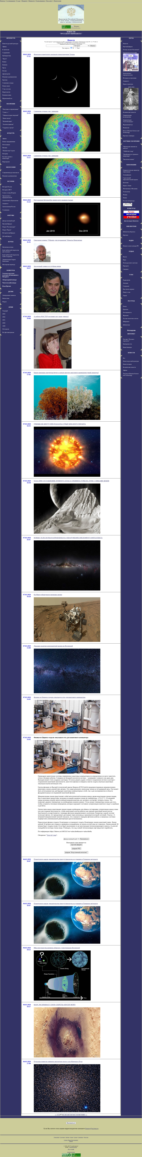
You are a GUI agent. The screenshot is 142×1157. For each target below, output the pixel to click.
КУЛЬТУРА (10, 133)
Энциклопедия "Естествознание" (128, 120)
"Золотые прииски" (8, 124)
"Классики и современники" (10, 109)
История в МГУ (7, 190)
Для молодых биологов (131, 221)
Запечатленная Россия (8, 206)
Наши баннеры (127, 347)
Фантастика (5, 298)
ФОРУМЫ (10, 215)
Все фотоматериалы (8, 332)
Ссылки (75, 1137)
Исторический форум (8, 233)
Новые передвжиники (8, 141)
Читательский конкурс (9, 283)
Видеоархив (6, 161)
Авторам (125, 283)
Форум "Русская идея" (8, 227)
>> (86, 1115)
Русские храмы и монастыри (7, 157)
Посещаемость (127, 312)
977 (75, 1115)
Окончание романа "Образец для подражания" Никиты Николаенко (58, 240)
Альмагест (5, 203)
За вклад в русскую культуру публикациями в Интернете (10, 275)
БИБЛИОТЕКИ (131, 226)
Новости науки (127, 364)
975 (69, 1115)
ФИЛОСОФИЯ (10, 167)
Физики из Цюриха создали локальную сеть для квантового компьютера (59, 697)
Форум (4, 301)
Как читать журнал (128, 289)
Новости (31, 1)
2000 (3, 323)
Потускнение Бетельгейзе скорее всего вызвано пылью (53, 200)
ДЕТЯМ (10, 291)
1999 (3, 326)
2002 (3, 317)
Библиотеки (126, 325)
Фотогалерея (6, 144)
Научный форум (7, 224)
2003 (3, 314)
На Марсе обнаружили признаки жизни (48, 595)
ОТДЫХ (131, 251)
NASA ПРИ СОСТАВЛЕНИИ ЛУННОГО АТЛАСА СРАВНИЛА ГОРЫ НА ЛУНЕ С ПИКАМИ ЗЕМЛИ (71, 481)
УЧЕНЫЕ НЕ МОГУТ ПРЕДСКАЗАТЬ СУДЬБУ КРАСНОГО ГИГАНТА (60, 424)
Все (124, 358)
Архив (71, 1137)
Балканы (4, 65)
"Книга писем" (6, 118)
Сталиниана (5, 210)
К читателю (5, 49)
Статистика (80, 1137)
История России (7, 187)
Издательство (6, 92)
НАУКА (131, 38)
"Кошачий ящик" (7, 121)
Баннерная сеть (127, 344)
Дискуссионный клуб (8, 221)
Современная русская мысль (10, 172)
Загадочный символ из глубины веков (47, 266)
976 (72, 1115)
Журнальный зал (7, 98)
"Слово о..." (5, 112)
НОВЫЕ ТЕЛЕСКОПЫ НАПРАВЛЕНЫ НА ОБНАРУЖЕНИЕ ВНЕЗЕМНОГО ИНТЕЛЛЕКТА (68, 538)
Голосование (40, 1)
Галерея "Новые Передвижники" (71, 1140)
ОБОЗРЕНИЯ (10, 104)
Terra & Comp (51, 835)
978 (78, 1115)
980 (83, 1115)
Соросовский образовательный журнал (130, 178)
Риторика (5, 153)
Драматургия (6, 74)
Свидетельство (68, 41)
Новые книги (6, 86)
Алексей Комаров (73, 1147)
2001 (3, 320)
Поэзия (4, 71)
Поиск (125, 306)
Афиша (4, 46)
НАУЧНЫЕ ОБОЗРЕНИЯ (131, 141)
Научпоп (125, 235)
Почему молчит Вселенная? (131, 49)
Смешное (125, 269)
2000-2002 (131, 87)
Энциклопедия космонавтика (127, 116)
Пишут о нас (126, 292)
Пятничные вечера (7, 247)
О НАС (131, 274)
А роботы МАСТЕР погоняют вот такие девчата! (51, 316)
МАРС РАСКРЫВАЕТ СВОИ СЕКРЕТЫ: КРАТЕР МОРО (54, 1005)
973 (64, 1115)
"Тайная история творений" (10, 115)
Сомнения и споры (7, 83)
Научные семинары (128, 136)
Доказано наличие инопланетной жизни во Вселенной (53, 646)
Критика (4, 80)
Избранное (126, 321)
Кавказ (4, 62)
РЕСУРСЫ (131, 301)
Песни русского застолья (130, 263)
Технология (126, 191)
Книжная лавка (6, 95)
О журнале (126, 286)
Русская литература (129, 201)
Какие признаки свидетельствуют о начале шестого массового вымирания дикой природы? (66, 373)
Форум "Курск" (6, 230)
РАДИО (131, 240)
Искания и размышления (9, 77)
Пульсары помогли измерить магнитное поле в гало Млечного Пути (58, 1061)
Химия (125, 198)
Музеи (125, 257)
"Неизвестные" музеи (8, 150)
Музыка (4, 147)
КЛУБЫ (10, 241)
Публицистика (6, 55)
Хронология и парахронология (7, 196)
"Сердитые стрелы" (8, 127)
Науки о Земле (127, 185)
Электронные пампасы (9, 295)
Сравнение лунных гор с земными (46, 111)
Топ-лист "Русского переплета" (128, 340)
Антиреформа (127, 175)
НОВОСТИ (131, 352)
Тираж (125, 295)
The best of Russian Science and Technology (131, 374)
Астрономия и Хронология (10, 200)
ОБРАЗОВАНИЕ (131, 165)
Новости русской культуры (10, 43)
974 (67, 1115)
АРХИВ (10, 307)
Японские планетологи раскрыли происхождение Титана (54, 54)
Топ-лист (49, 1)
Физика (125, 194)
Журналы (125, 315)
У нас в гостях (6, 89)
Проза (4, 68)
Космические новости (129, 112)
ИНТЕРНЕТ (131, 334)
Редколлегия (126, 280)
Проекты (125, 309)
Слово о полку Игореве (9, 193)
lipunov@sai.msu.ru (91, 1128)
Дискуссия (57, 1)
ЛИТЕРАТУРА (10, 38)
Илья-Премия (6, 286)
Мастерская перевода (8, 264)
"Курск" (4, 58)
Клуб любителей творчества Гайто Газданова (10, 255)
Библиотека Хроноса (129, 232)
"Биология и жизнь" (128, 159)
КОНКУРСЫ (11, 270)
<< (56, 1115)
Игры (124, 260)
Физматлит (126, 127)
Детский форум (6, 236)
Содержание (10, 1)
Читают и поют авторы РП (130, 246)
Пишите (24, 1)
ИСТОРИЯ (10, 181)
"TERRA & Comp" (128, 151)
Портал (2, 1)
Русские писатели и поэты (130, 318)
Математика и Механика (130, 188)
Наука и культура (128, 84)
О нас (18, 1)
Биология (125, 182)
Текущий (5, 311)
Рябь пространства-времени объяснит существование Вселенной (57, 948)
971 (58, 1115)
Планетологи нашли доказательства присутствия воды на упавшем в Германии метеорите (66, 859)
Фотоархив (5, 329)
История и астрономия (129, 78)
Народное (126, 266)
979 (81, 1115)
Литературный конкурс (9, 280)
